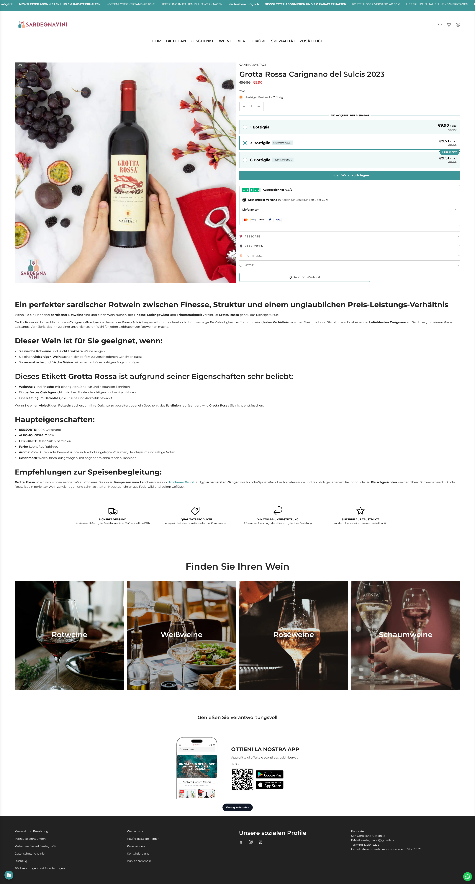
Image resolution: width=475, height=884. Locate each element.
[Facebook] (241, 841)
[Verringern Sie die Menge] (244, 106)
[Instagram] (250, 841)
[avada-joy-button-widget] (8, 875)
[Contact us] (467, 876)
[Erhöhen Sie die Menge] (258, 106)
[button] (349, 127)
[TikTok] (260, 841)
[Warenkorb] (449, 24)
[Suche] (440, 24)
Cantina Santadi (252, 64)
